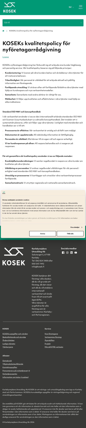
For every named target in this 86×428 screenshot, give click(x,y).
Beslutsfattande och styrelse (14, 337)
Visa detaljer (74, 227)
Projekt (48, 344)
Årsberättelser (9, 340)
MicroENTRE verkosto (54, 347)
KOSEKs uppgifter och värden (15, 334)
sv (70, 7)
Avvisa (42, 234)
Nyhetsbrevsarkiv (10, 374)
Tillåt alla (70, 234)
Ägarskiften (49, 340)
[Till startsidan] (10, 7)
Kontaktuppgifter (10, 367)
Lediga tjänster (9, 344)
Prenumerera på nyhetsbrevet (15, 371)
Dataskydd (7, 361)
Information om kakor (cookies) (16, 377)
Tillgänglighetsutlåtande (13, 364)
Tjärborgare (8, 347)
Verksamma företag (53, 337)
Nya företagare (51, 334)
